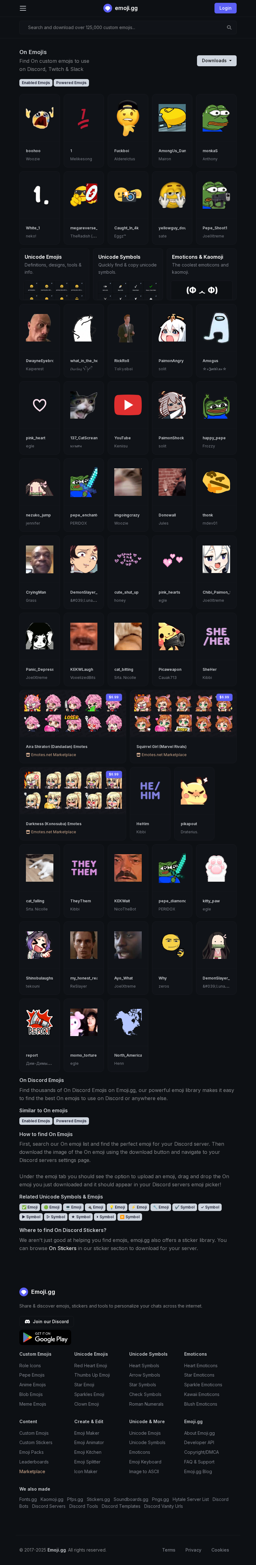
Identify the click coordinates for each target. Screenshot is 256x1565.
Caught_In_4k (126, 228)
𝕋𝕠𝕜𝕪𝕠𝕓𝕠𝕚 (123, 368)
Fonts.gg (28, 1499)
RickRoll (121, 360)
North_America (128, 1055)
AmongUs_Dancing (176, 150)
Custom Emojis (34, 1433)
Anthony (210, 159)
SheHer (210, 669)
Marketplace (32, 1471)
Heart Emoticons (201, 1365)
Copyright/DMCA (201, 1452)
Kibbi (207, 677)
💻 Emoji (73, 1207)
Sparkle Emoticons (203, 1384)
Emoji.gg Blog (198, 1471)
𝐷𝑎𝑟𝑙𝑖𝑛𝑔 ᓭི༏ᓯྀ (81, 368)
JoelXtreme (213, 236)
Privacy (193, 1550)
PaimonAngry (171, 360)
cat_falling (35, 901)
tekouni (33, 986)
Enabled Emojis (36, 82)
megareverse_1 (84, 228)
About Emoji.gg (199, 1433)
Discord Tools (83, 1506)
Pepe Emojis (32, 1375)
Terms (168, 1550)
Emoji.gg (42, 1291)
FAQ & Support (199, 1461)
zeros (164, 986)
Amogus (210, 360)
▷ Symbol (56, 1216)
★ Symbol (80, 1216)
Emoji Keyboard (145, 1461)
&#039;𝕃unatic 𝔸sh (87, 600)
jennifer (33, 523)
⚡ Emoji (139, 1207)
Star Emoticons (199, 1375)
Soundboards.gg (131, 1499)
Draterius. (189, 832)
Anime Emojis (32, 1384)
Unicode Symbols (147, 1442)
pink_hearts (169, 592)
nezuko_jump (38, 515)
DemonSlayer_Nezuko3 (225, 978)
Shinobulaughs (39, 978)
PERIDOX (78, 523)
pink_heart (35, 438)
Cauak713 (168, 677)
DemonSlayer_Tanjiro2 (91, 592)
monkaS (210, 150)
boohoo (33, 150)
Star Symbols (142, 1384)
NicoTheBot (125, 909)
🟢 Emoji (51, 1207)
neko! (31, 236)
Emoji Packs (31, 1452)
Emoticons (139, 1452)
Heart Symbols (144, 1365)
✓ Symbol (210, 1207)
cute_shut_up (126, 592)
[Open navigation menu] (23, 8)
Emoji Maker (86, 1433)
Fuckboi (121, 150)
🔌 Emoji (95, 1207)
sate (163, 236)
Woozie (33, 159)
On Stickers (62, 1248)
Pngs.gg (160, 1499)
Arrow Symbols (144, 1375)
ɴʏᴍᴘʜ (76, 446)
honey (120, 600)
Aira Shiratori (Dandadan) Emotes (56, 746)
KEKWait (122, 901)
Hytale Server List (191, 1499)
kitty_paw (211, 901)
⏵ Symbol (105, 1216)
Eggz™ (120, 236)
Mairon (165, 159)
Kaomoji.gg (52, 1499)
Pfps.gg (75, 1499)
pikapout (189, 823)
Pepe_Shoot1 (215, 228)
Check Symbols (145, 1394)
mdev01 (210, 523)
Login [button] (225, 8)
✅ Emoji (29, 1207)
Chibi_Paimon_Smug (221, 592)
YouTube (122, 438)
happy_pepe (214, 438)
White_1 (33, 228)
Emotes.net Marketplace (53, 754)
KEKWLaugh (81, 669)
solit (162, 368)
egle (30, 446)
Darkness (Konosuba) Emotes (53, 823)
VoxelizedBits (83, 677)
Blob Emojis (31, 1394)
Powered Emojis (71, 82)
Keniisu (121, 446)
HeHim (142, 823)
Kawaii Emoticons (201, 1394)
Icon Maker (85, 1471)
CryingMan (36, 592)
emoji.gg (126, 8)
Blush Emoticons (200, 1404)
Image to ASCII (144, 1471)
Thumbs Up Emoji (92, 1375)
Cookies (220, 1550)
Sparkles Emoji (89, 1394)
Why (163, 978)
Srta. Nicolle (125, 677)
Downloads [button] (215, 60)
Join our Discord (50, 1321)
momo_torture (83, 1055)
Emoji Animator (89, 1442)
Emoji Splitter (87, 1461)
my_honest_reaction (88, 978)
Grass (31, 600)
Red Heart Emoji (90, 1365)
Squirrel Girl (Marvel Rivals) (161, 746)
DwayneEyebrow (41, 360)
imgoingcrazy (127, 515)
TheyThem (80, 901)
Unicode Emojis (145, 1433)
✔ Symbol (184, 1207)
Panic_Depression (43, 669)
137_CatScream (84, 438)
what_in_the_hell (85, 360)
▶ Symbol (31, 1216)
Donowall (167, 515)
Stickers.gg (98, 1499)
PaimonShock (171, 438)
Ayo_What (123, 978)
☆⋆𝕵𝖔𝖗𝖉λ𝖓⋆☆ (215, 368)
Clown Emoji (86, 1404)
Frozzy (209, 446)
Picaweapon (170, 669)
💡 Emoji (117, 1207)
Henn (119, 1063)
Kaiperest (35, 368)
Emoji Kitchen (87, 1452)
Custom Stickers (35, 1442)
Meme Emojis (32, 1404)
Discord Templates (121, 1506)
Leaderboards (34, 1461)
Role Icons (30, 1365)
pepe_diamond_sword (179, 901)
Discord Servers (49, 1506)
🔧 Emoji (161, 1207)
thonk (208, 515)
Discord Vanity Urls (163, 1506)
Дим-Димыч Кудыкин (46, 1063)
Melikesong (81, 159)
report (32, 1055)
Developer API (199, 1442)
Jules (164, 523)
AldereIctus (124, 159)
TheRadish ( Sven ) (87, 236)
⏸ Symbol (130, 1216)
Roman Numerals (146, 1404)
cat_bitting (123, 669)
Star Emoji (84, 1384)
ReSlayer (78, 986)
